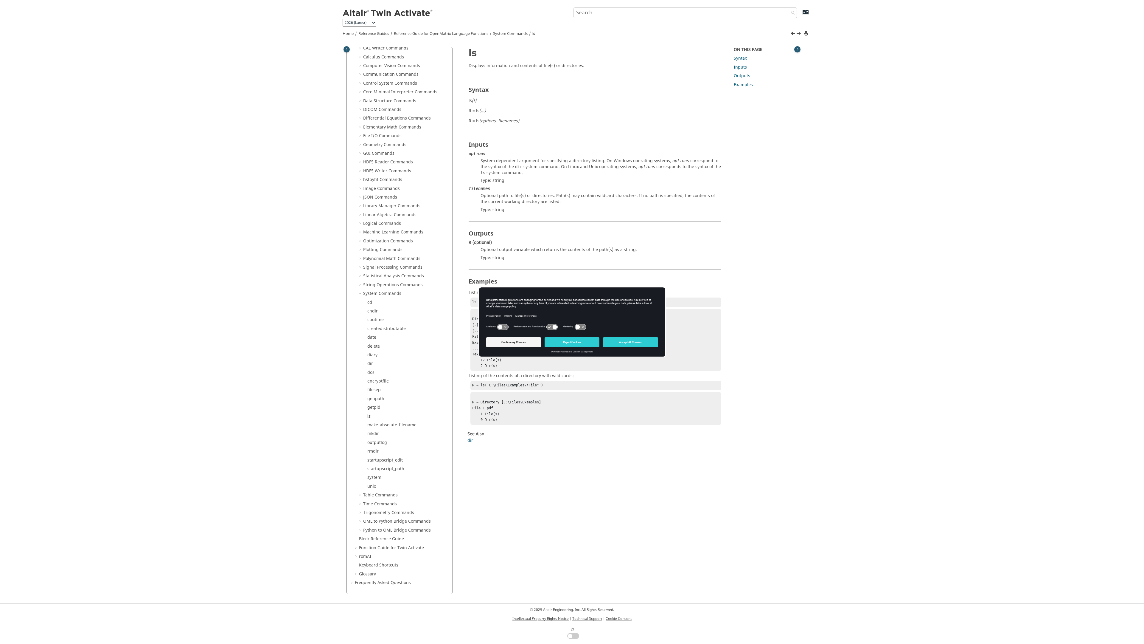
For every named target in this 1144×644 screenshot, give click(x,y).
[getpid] (793, 34)
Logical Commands (382, 223)
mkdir (373, 434)
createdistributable (386, 329)
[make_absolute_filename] (799, 34)
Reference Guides (373, 33)
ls (533, 33)
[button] (360, 48)
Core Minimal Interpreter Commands (400, 92)
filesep (374, 390)
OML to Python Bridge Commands (397, 521)
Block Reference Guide (381, 539)
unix (371, 486)
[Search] (791, 13)
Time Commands (380, 504)
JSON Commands (380, 197)
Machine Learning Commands (393, 232)
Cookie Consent (619, 618)
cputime (375, 320)
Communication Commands (391, 74)
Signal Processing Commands (392, 267)
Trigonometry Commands (388, 513)
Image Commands (381, 188)
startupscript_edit (385, 460)
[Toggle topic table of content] (797, 49)
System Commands (510, 33)
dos (370, 372)
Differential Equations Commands (397, 118)
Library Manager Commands (391, 206)
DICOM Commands (382, 109)
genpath (375, 399)
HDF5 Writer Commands (387, 171)
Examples (743, 85)
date (371, 337)
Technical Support (587, 618)
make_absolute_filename (391, 425)
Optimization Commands (388, 241)
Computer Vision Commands (391, 66)
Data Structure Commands (389, 101)
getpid (373, 407)
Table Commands (380, 495)
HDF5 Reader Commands (388, 162)
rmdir (373, 451)
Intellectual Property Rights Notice (540, 618)
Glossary (367, 574)
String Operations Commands (393, 285)
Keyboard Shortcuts (378, 565)
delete (373, 346)
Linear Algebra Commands (389, 215)
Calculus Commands (383, 57)
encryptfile (378, 381)
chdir (372, 311)
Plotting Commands (382, 250)
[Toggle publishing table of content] (346, 49)
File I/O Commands (382, 136)
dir (370, 363)
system (374, 477)
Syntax (740, 58)
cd (369, 302)
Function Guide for (391, 548)
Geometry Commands (384, 145)
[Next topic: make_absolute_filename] (799, 34)
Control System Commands (390, 83)
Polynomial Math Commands (391, 259)
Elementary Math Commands (392, 127)
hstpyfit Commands (382, 180)
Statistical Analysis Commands (393, 276)
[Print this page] (806, 34)
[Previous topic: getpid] (793, 34)
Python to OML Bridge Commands (397, 530)
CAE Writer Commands (385, 48)
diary (372, 355)
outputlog (377, 442)
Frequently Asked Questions (383, 583)
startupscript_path (385, 469)
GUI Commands (378, 153)
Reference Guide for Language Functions (441, 33)
